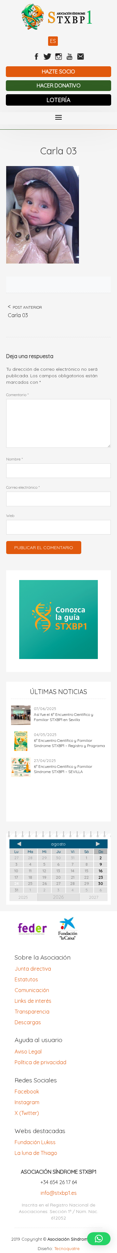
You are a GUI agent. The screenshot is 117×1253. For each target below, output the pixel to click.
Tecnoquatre (67, 1248)
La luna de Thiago (36, 1153)
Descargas (28, 1022)
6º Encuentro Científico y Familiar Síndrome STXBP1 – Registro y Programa (69, 743)
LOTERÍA (58, 100)
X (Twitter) (27, 1113)
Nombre (14, 459)
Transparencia (32, 1011)
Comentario (17, 394)
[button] (98, 1238)
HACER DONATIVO (59, 85)
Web (10, 515)
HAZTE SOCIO (58, 71)
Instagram (27, 1102)
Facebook (27, 1091)
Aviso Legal (28, 1051)
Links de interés (33, 1001)
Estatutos (26, 979)
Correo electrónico (23, 487)
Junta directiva (33, 968)
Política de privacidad (40, 1062)
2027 (93, 897)
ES (53, 41)
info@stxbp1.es (59, 1193)
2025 (23, 897)
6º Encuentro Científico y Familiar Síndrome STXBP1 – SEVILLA (63, 769)
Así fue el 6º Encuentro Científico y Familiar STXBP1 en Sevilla (63, 717)
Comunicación (32, 990)
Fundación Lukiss (35, 1142)
